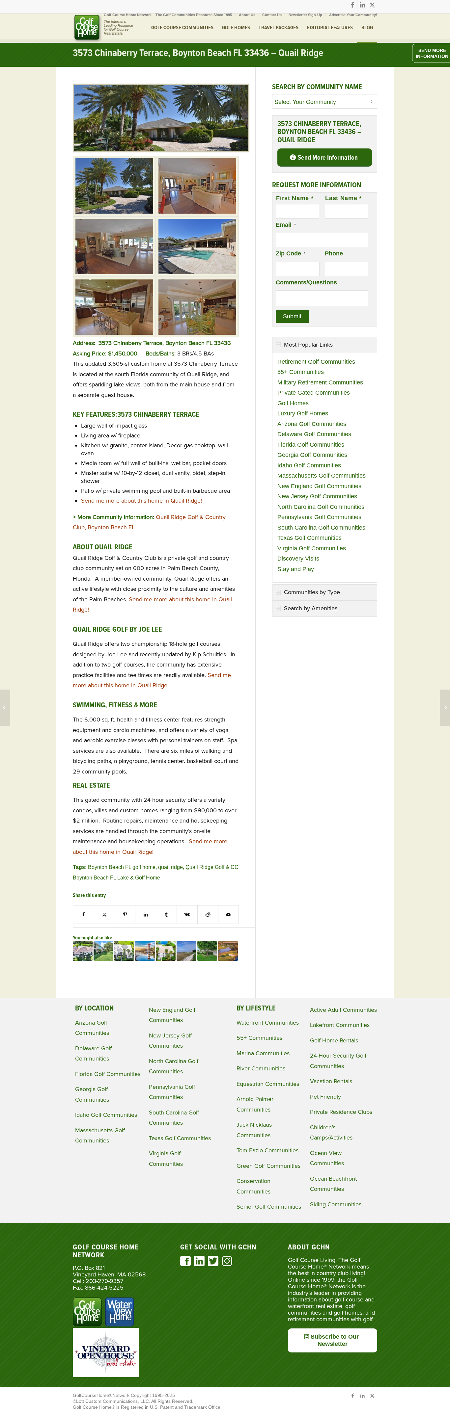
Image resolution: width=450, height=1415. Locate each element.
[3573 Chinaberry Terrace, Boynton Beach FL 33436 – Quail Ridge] (161, 150)
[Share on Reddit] (208, 914)
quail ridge (170, 867)
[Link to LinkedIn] (362, 5)
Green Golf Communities (268, 1165)
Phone (334, 253)
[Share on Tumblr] (166, 914)
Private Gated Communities (313, 392)
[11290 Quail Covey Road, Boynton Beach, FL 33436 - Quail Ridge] (103, 951)
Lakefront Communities (340, 1025)
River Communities (261, 1068)
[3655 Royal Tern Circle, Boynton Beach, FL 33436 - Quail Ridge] (207, 951)
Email (286, 225)
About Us (247, 15)
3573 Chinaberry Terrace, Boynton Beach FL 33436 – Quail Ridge (198, 53)
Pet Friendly (325, 1096)
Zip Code (290, 253)
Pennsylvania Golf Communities (319, 517)
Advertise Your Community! (353, 15)
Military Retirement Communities (320, 382)
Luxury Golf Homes (302, 413)
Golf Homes (293, 403)
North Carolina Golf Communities (320, 507)
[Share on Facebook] (83, 914)
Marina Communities (263, 1053)
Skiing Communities (335, 1204)
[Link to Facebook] (352, 5)
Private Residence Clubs (341, 1111)
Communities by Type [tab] (312, 592)
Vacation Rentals (331, 1081)
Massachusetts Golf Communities (321, 475)
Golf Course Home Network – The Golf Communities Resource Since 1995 (168, 15)
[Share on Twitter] (104, 914)
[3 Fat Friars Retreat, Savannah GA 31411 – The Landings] (5, 708)
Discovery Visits (298, 558)
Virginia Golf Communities (311, 548)
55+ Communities (300, 372)
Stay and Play (295, 569)
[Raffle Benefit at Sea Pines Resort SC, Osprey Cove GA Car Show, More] (145, 951)
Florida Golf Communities (310, 444)
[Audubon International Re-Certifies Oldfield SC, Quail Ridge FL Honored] (228, 951)
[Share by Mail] (228, 914)
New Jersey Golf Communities (317, 496)
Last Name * (343, 198)
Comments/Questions (306, 282)
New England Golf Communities (319, 486)
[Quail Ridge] (114, 186)
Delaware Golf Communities (314, 434)
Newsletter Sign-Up (305, 15)
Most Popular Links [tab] (308, 344)
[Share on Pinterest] (125, 914)
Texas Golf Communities (309, 538)
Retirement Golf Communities (316, 361)
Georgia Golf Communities (312, 455)
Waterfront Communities (268, 1022)
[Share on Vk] (187, 914)
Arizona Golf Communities (311, 424)
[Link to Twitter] (372, 5)
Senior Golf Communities (269, 1206)
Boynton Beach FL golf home (121, 867)
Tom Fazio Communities (267, 1150)
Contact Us (272, 15)
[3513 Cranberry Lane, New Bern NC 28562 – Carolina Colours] (445, 708)
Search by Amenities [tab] (310, 608)
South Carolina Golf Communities (321, 527)
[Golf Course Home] (103, 27)
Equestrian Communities (268, 1083)
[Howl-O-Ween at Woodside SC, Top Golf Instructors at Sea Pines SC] (186, 951)
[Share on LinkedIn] (145, 914)
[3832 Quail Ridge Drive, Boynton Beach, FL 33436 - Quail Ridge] (124, 951)
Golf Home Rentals (334, 1040)
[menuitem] (168, 14)
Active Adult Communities (343, 1009)
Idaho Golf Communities (309, 465)
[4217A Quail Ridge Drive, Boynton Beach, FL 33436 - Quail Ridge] (166, 951)
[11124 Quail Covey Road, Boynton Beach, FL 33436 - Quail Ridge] (83, 951)
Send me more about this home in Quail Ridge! (141, 500)
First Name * (294, 198)
